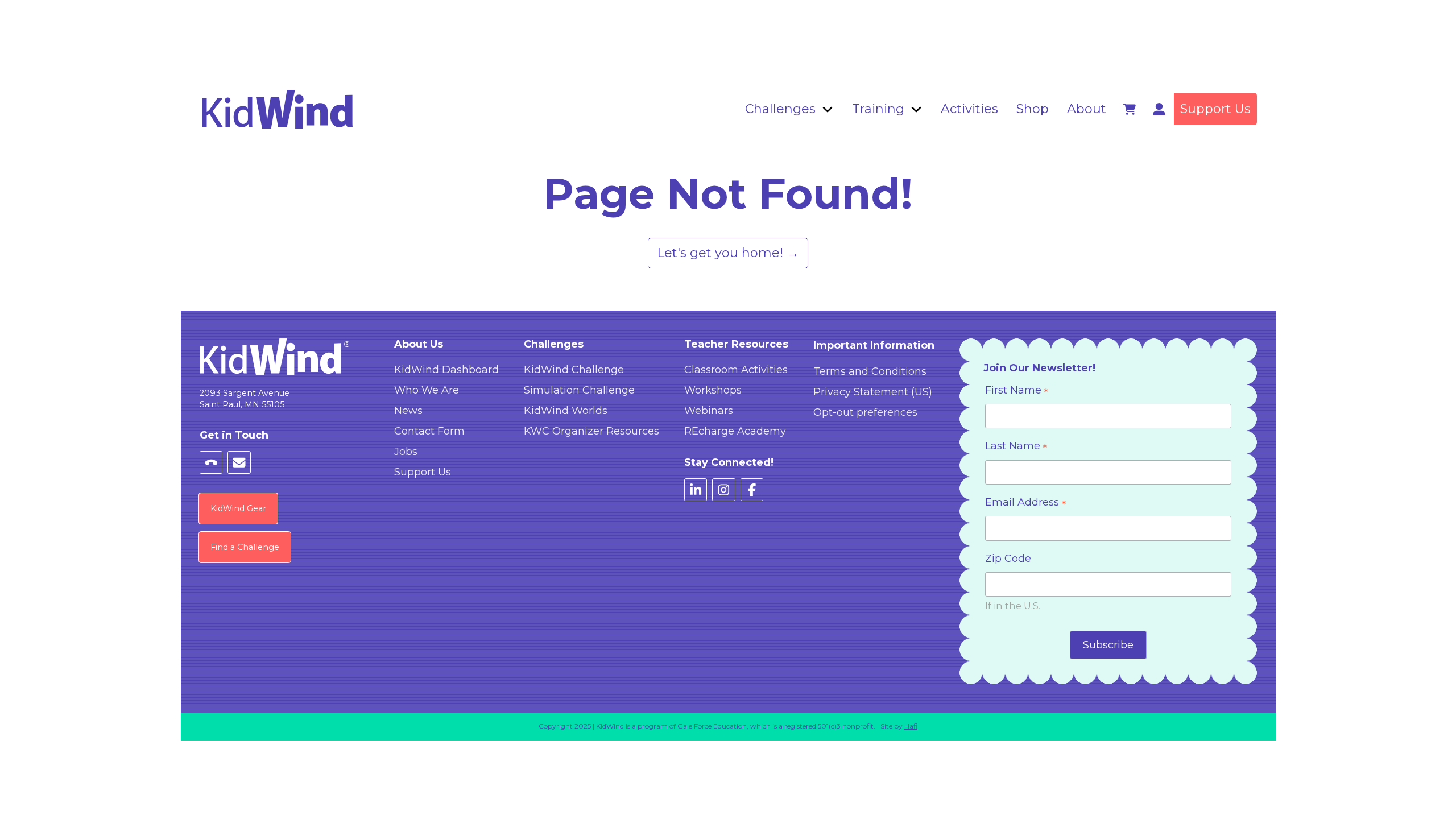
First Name (1016, 391)
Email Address (1025, 503)
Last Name (1016, 447)
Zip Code (1008, 558)
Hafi (910, 726)
